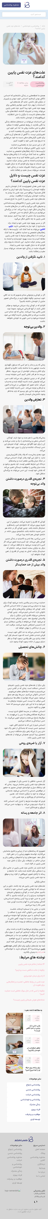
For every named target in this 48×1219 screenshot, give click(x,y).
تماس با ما (40, 1176)
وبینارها (42, 1168)
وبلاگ (43, 1153)
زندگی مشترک (16, 1171)
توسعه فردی (17, 1182)
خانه (43, 26)
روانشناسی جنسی (15, 1153)
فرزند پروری (17, 1175)
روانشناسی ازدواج (15, 1149)
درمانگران (41, 1164)
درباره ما (41, 1172)
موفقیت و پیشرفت (14, 1179)
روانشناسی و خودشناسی (31, 26)
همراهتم (40, 952)
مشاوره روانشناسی (11, 4)
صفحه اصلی (40, 1149)
